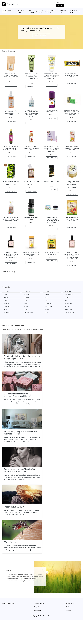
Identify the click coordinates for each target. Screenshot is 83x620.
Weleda (47, 309)
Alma (46, 312)
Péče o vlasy (41, 11)
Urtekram (26, 294)
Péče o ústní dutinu (51, 11)
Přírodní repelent (11, 542)
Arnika (5, 300)
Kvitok (46, 300)
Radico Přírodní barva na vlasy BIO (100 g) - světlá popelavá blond (11, 183)
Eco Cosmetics (69, 294)
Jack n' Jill (68, 291)
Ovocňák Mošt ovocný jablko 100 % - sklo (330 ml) (31, 148)
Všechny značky (39, 603)
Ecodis (26, 309)
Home (4, 10)
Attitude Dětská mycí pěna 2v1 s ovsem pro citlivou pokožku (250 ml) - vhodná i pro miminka (31, 113)
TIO (66, 300)
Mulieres (26, 306)
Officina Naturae (69, 312)
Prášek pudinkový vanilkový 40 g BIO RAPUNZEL (72, 219)
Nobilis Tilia (27, 291)
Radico (26, 303)
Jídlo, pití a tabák (73, 11)
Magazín (36, 607)
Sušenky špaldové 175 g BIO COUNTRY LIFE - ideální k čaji (31, 183)
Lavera (6, 297)
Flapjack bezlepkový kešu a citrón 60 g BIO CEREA (72, 75)
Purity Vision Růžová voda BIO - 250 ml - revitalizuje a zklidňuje (11, 148)
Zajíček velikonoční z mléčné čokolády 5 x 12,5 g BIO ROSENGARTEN (11, 219)
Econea (67, 297)
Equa (5, 294)
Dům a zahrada (31, 11)
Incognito (26, 297)
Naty (25, 300)
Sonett (46, 297)
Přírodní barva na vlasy (14, 507)
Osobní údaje (70, 603)
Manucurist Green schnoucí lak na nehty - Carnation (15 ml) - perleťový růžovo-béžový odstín (72, 255)
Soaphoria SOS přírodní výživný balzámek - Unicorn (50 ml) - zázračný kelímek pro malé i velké (72, 184)
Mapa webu (37, 610)
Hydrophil (6, 303)
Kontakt (68, 610)
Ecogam (47, 291)
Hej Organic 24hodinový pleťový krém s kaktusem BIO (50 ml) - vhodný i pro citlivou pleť (31, 77)
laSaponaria (68, 303)
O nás (68, 607)
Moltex (67, 306)
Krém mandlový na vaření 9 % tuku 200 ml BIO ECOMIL (72, 148)
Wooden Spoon (28, 312)
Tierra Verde (68, 309)
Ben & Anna (7, 306)
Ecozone (6, 291)
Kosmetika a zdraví (20, 11)
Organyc (47, 294)
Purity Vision (48, 303)
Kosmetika (11, 10)
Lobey (5, 309)
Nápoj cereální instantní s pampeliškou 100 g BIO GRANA (31, 254)
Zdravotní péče (63, 11)
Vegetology (7, 312)
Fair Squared (48, 306)
